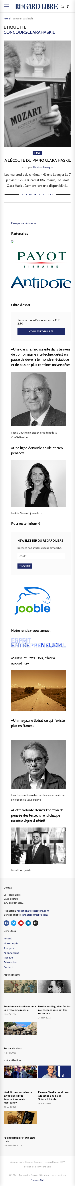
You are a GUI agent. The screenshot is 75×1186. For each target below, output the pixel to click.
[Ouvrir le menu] (6, 6)
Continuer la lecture (37, 194)
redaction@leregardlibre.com (33, 910)
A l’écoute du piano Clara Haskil (37, 160)
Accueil (7, 18)
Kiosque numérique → (23, 223)
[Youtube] (21, 923)
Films (37, 152)
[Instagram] (35, 923)
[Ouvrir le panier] (68, 6)
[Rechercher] (62, 6)
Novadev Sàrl (37, 1180)
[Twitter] (13, 923)
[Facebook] (6, 923)
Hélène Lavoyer (43, 167)
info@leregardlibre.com (35, 914)
